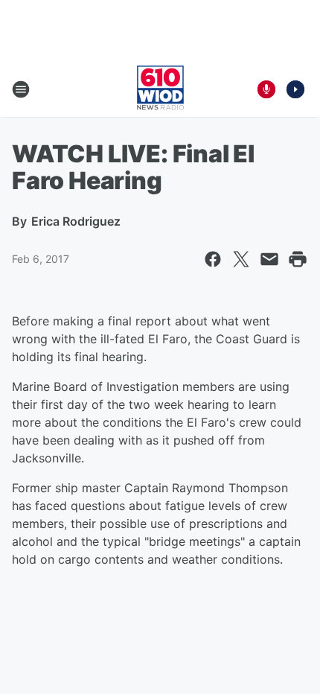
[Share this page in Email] (269, 259)
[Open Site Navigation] (21, 89)
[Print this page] (297, 259)
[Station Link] (160, 89)
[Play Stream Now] (295, 89)
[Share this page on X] (241, 259)
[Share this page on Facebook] (212, 259)
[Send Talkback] (266, 89)
